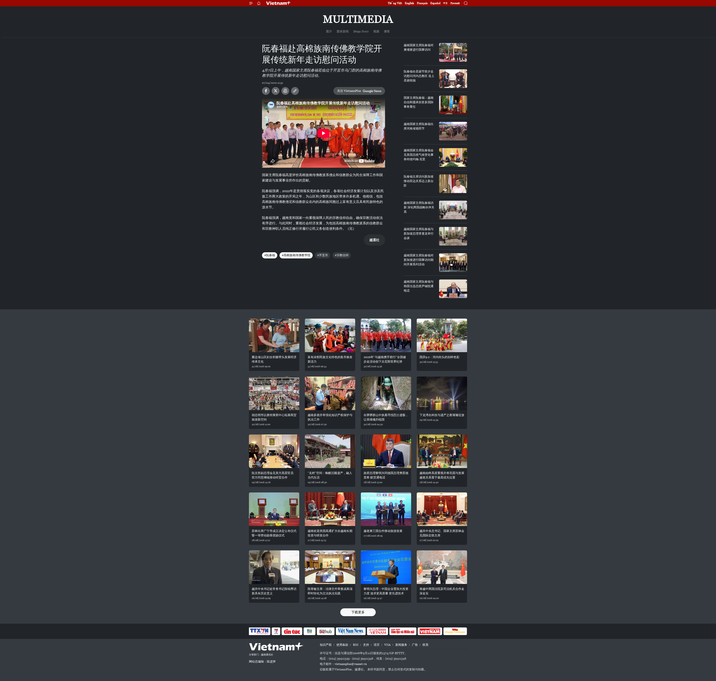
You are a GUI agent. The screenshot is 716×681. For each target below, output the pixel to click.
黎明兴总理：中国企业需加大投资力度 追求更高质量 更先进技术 (386, 591)
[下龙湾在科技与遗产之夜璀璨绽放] (442, 393)
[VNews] (276, 631)
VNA (387, 645)
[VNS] (351, 631)
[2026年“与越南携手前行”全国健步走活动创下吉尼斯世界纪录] (386, 335)
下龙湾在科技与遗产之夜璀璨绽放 (442, 415)
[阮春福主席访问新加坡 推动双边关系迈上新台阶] (453, 183)
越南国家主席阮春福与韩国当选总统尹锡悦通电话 (419, 286)
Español (435, 3)
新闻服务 (401, 645)
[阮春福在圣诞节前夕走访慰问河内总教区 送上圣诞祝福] (453, 78)
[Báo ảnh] (429, 631)
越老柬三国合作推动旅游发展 (383, 531)
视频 (376, 31)
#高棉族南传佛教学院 (296, 255)
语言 (377, 645)
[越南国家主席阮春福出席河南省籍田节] (453, 131)
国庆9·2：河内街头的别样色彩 (439, 357)
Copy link (295, 91)
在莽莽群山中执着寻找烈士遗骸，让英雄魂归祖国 (386, 417)
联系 (425, 645)
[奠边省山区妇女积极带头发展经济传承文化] (274, 335)
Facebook (266, 91)
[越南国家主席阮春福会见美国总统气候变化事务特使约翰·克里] (453, 157)
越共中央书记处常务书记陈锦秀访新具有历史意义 (274, 591)
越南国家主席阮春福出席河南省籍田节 (419, 126)
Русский (455, 3)
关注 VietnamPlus (349, 91)
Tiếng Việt (395, 3)
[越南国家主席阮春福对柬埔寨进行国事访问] (453, 52)
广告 (415, 645)
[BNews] (310, 631)
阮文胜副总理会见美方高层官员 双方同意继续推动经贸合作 (272, 475)
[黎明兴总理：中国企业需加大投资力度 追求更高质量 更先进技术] (386, 567)
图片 (329, 31)
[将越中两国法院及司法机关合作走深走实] (442, 567)
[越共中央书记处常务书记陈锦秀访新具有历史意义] (274, 567)
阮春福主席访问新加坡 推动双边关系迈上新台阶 (419, 181)
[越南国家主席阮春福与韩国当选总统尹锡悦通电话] (453, 288)
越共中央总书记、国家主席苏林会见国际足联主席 (442, 533)
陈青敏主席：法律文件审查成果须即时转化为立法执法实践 (330, 591)
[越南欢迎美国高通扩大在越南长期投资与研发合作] (330, 509)
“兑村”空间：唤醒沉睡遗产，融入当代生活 (330, 475)
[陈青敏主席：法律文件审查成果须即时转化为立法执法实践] (330, 567)
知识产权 (326, 645)
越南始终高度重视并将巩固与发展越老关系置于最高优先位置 (442, 475)
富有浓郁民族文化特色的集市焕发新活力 (330, 359)
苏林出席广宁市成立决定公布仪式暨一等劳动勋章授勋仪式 (274, 533)
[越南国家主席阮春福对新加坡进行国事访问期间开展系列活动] (453, 262)
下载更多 (358, 612)
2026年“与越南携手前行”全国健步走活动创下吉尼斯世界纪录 (385, 359)
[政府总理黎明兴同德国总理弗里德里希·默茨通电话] (386, 451)
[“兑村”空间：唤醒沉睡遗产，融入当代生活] (330, 451)
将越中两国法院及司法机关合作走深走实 (442, 591)
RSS (355, 645)
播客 (387, 31)
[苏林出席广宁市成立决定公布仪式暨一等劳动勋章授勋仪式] (274, 509)
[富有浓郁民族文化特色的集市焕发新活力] (330, 335)
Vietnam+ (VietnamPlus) (279, 3)
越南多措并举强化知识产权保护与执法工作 (330, 417)
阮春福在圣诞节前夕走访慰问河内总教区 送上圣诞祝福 (419, 76)
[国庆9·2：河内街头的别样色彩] (442, 335)
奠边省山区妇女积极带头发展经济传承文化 (274, 359)
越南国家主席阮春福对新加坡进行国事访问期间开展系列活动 (419, 260)
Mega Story (361, 31)
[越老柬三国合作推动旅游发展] (386, 509)
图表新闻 (343, 31)
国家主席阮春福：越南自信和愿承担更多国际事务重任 (419, 102)
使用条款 (342, 645)
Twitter (276, 91)
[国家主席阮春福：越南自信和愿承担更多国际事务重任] (453, 105)
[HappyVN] (455, 631)
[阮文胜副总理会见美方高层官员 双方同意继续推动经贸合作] (274, 451)
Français (422, 3)
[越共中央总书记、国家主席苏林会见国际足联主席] (442, 509)
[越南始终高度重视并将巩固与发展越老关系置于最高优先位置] (442, 451)
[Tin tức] (292, 631)
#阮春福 (269, 255)
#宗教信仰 (341, 255)
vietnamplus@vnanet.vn (351, 664)
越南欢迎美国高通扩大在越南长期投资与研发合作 (330, 533)
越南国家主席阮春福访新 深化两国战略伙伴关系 (419, 207)
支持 (366, 645)
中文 (445, 3)
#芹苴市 (322, 255)
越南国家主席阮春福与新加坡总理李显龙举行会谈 (419, 233)
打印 (285, 91)
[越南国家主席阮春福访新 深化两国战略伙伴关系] (453, 210)
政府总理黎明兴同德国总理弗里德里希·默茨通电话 (386, 475)
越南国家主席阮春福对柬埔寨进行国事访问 (419, 47)
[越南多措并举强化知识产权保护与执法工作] (330, 393)
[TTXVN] (259, 631)
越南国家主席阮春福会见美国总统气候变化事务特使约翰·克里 (419, 154)
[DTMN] (402, 631)
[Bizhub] (326, 631)
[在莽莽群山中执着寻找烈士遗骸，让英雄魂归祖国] (386, 393)
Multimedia (358, 19)
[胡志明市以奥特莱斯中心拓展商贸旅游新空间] (274, 393)
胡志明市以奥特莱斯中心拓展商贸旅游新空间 (274, 417)
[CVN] (377, 631)
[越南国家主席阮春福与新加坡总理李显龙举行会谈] (453, 236)
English (409, 3)
